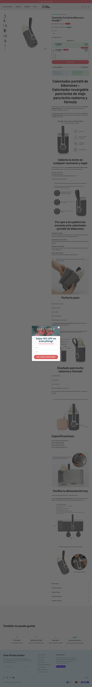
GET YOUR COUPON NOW (46, 357)
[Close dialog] (59, 327)
